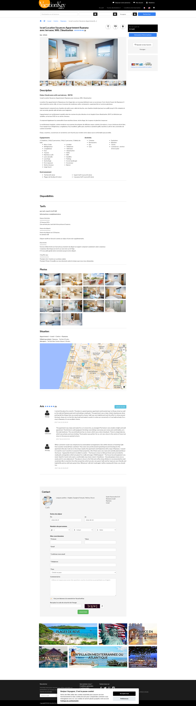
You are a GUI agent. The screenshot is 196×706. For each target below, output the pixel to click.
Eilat (155, 662)
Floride (69, 634)
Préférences (124, 698)
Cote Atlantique (81, 660)
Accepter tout (124, 693)
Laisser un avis (120, 407)
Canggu (46, 664)
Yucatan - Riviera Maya (51, 638)
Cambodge (47, 665)
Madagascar (151, 660)
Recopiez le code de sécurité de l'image (63, 602)
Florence (136, 637)
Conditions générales (86, 686)
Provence (139, 639)
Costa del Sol (119, 662)
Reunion (41, 662)
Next (121, 59)
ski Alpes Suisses (142, 666)
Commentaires (55, 577)
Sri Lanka (61, 638)
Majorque (99, 660)
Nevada (116, 639)
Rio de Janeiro (134, 660)
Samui (59, 662)
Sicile (125, 660)
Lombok (51, 664)
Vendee (105, 664)
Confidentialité (84, 688)
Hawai (102, 639)
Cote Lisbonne (112, 664)
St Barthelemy (62, 634)
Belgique (145, 639)
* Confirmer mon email (57, 554)
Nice (150, 637)
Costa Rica (150, 662)
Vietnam (53, 665)
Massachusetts (109, 639)
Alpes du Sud (142, 664)
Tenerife (80, 662)
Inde (60, 664)
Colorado (122, 639)
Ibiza (94, 660)
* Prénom (53, 539)
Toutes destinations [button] (113, 8)
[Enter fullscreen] (123, 345)
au (85, 517)
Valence (151, 639)
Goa (63, 664)
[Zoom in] (123, 349)
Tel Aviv (137, 662)
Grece (104, 660)
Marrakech (143, 662)
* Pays (52, 569)
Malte (76, 662)
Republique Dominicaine (54, 636)
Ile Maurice (84, 636)
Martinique (75, 634)
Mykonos (109, 660)
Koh (56, 662)
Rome (132, 637)
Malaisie (56, 664)
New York (113, 637)
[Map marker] (83, 365)
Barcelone (142, 641)
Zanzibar (131, 662)
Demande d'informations (142, 35)
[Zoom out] (123, 352)
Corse (115, 660)
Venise (142, 637)
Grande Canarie (104, 662)
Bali (44, 634)
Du (51, 517)
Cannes (146, 637)
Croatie (71, 662)
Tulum (132, 664)
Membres (152, 2)
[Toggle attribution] (124, 387)
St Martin (55, 634)
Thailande (49, 634)
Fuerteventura (94, 662)
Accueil (101, 8)
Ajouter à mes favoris (143, 45)
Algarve (112, 662)
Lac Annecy (151, 666)
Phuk (51, 662)
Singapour (59, 665)
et (54, 662)
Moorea (91, 638)
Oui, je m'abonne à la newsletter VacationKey (68, 598)
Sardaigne (120, 660)
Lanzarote (87, 662)
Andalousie (87, 664)
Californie (107, 637)
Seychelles (91, 636)
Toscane (100, 664)
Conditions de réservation (132, 8)
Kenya (136, 664)
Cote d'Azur (72, 660)
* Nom (87, 539)
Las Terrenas (68, 638)
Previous (45, 59)
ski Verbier (150, 664)
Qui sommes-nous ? (86, 684)
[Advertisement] (83, 186)
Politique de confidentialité (69, 701)
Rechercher (147, 14)
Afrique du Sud (143, 660)
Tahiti (86, 638)
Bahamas (90, 634)
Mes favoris (139, 2)
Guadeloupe (83, 634)
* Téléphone (54, 561)
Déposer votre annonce (122, 2)
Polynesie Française (78, 638)
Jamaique (43, 636)
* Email (52, 546)
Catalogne (94, 664)
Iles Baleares (76, 636)
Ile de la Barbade (67, 636)
